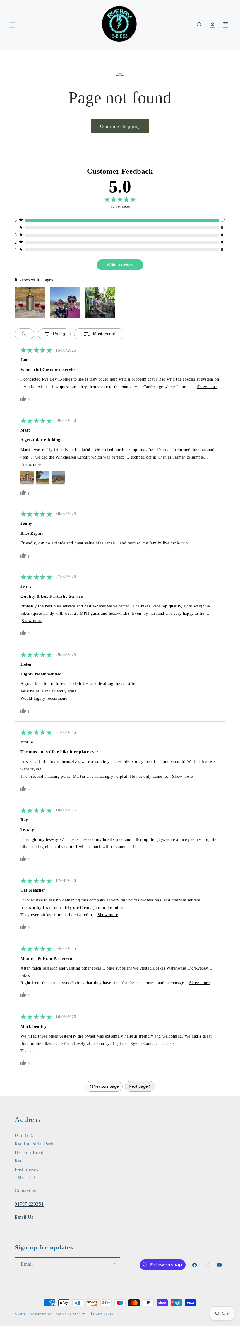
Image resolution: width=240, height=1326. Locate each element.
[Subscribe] (113, 1264)
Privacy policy (102, 1313)
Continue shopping (120, 126)
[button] (12, 24)
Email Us (24, 1217)
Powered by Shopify (69, 1313)
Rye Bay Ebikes (40, 1313)
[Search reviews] (24, 333)
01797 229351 (29, 1203)
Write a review (120, 264)
